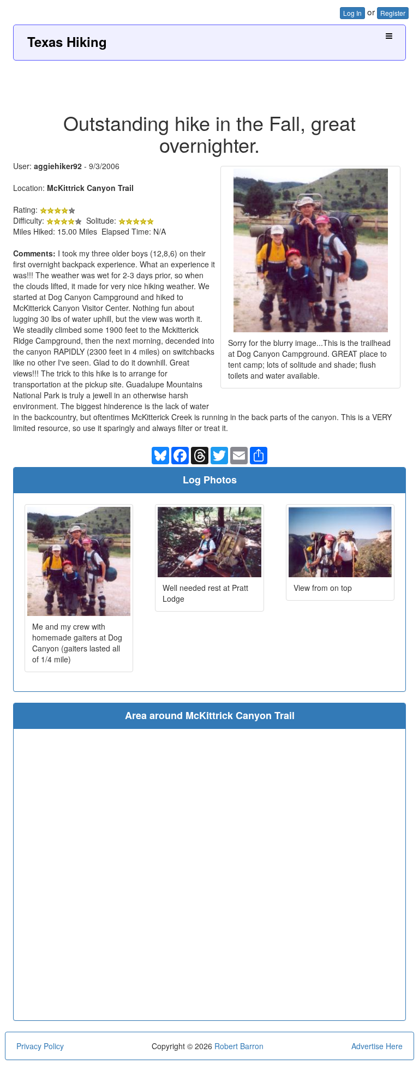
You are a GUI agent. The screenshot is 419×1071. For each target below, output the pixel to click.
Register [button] (392, 12)
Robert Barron (239, 1045)
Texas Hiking (67, 41)
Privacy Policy (40, 1045)
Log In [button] (352, 12)
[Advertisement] (209, 82)
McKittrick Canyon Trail (90, 187)
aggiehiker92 (58, 165)
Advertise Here (377, 1045)
